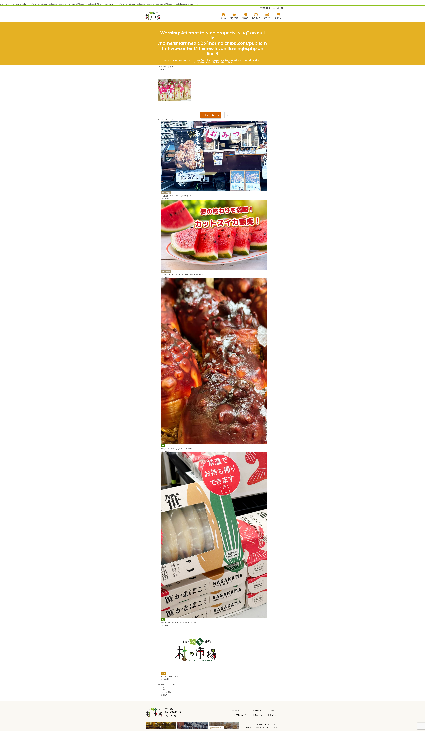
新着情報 (164, 695)
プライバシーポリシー (270, 725)
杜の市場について (240, 715)
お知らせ (273, 715)
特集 (162, 687)
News (163, 673)
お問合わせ (266, 8)
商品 (163, 446)
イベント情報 (166, 193)
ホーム (236, 710)
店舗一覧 (258, 710)
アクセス (273, 710)
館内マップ (258, 715)
